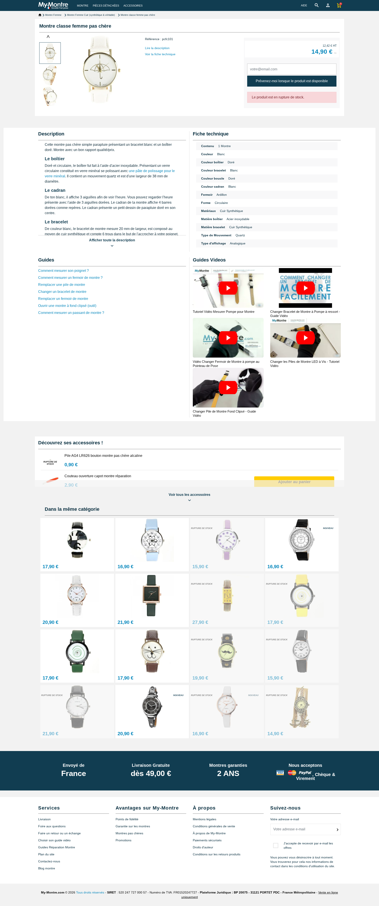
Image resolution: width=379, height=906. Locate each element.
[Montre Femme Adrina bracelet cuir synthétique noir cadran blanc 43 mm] (302, 539)
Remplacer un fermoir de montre (63, 299)
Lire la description (157, 48)
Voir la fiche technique (160, 54)
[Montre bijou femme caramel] (302, 706)
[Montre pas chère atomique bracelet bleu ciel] (152, 539)
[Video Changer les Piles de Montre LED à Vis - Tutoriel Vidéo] (305, 338)
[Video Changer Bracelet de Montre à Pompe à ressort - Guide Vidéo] (305, 288)
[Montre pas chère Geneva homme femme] (77, 706)
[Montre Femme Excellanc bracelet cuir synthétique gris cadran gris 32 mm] (152, 706)
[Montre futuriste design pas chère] (302, 595)
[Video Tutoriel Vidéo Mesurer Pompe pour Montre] (228, 288)
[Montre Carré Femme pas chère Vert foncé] (152, 595)
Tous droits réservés (90, 892)
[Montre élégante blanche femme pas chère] (77, 595)
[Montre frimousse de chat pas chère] (152, 651)
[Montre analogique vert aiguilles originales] (77, 651)
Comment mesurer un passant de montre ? (71, 313)
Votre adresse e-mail (284, 819)
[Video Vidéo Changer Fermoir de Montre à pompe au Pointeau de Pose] (228, 338)
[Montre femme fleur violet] (227, 539)
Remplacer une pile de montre (61, 285)
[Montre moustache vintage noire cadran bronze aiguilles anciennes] (227, 651)
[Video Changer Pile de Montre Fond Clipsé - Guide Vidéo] (228, 388)
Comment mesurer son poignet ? (63, 270)
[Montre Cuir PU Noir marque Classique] (302, 651)
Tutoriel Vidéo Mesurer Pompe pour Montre (223, 311)
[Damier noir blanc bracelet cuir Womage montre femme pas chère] (77, 539)
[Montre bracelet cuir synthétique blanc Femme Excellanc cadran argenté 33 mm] (227, 706)
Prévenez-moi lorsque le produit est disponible (292, 81)
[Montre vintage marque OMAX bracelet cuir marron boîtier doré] (227, 595)
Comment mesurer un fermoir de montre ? (70, 277)
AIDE (304, 5)
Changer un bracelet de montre (62, 292)
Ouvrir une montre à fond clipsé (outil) (67, 306)
